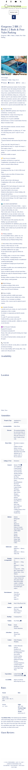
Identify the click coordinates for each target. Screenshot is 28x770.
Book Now (13, 12)
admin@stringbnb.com (14, 764)
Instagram (14, 765)
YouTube (14, 767)
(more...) (24, 83)
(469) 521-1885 (19, 762)
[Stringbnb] (14, 7)
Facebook (6, 765)
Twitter (21, 765)
